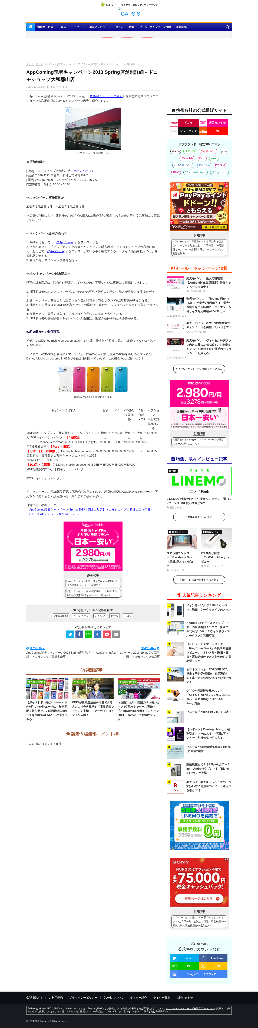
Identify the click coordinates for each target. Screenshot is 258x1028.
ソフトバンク (188, 130)
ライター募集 (161, 997)
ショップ (100, 615)
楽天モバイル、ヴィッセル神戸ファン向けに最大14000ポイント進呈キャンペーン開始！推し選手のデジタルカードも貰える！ (208, 347)
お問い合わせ (184, 997)
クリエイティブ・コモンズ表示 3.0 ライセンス (190, 1008)
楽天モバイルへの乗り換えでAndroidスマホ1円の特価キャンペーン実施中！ (92, 583)
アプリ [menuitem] (78, 26)
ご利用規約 (56, 997)
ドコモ (39, 64)
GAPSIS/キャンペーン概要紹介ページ (54, 514)
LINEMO (190, 151)
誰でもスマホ (219, 172)
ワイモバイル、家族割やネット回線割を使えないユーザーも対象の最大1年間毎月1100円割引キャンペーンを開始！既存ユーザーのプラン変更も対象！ (198, 247)
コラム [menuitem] (120, 26)
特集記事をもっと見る (200, 517)
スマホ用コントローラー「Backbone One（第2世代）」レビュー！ (181, 559)
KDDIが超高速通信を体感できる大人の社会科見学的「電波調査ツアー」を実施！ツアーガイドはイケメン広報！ (93, 709)
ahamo (176, 151)
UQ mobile (187, 158)
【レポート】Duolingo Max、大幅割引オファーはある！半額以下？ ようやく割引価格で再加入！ (208, 733)
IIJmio (201, 158)
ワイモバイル (208, 151)
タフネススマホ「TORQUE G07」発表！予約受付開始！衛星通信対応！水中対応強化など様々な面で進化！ (208, 676)
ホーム (30, 64)
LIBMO (175, 172)
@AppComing (65, 242)
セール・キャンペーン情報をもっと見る (200, 368)
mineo (213, 158)
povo (224, 151)
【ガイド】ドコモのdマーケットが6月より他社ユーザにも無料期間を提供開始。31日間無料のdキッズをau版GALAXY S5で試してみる (47, 711)
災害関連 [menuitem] (181, 26)
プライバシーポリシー (83, 997)
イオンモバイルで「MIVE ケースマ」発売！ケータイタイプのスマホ (208, 607)
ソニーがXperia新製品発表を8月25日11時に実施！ (208, 749)
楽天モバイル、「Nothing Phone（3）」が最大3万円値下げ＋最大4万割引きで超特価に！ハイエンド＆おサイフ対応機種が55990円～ (208, 305)
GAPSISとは (34, 997)
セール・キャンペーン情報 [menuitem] (155, 26)
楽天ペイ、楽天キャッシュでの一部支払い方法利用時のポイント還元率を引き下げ (208, 786)
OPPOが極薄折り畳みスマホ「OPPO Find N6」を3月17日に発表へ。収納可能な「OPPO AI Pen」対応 (208, 697)
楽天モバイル (217, 122)
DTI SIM (220, 165)
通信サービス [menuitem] (45, 26)
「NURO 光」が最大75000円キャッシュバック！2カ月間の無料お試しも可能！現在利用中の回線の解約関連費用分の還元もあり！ (199, 921)
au (217, 130)
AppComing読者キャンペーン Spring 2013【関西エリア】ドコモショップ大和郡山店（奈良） (91, 509)
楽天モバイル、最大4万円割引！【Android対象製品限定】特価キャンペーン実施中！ (92, 593)
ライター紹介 (138, 997)
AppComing (61, 615)
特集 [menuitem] (131, 26)
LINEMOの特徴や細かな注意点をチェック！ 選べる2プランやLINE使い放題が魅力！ (199, 501)
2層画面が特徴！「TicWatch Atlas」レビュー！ (215, 557)
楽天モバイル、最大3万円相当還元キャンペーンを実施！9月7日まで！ (209, 325)
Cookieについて (114, 997)
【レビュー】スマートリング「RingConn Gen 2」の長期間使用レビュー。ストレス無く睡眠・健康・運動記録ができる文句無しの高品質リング (208, 652)
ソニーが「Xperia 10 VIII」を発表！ (209, 711)
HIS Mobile (203, 165)
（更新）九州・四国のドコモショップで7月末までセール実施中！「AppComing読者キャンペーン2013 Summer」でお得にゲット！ (139, 711)
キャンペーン (81, 615)
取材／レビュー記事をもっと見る (200, 579)
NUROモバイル (183, 165)
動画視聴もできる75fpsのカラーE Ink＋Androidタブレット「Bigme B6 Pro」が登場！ (208, 768)
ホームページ (83, 171)
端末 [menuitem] (63, 26)
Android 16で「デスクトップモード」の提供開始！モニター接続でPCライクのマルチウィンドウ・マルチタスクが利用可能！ (208, 629)
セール (114, 615)
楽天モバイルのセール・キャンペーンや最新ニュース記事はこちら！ (198, 441)
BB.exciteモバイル (195, 172)
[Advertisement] (93, 51)
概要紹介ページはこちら (106, 96)
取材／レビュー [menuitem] (99, 26)
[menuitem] (30, 27)
